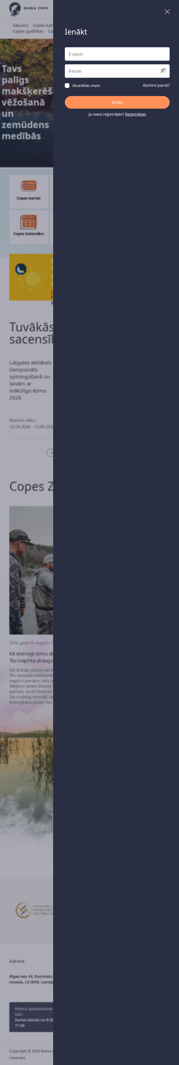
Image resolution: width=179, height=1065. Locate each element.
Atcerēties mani (86, 85)
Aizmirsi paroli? (156, 85)
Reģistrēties (135, 114)
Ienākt (117, 102)
